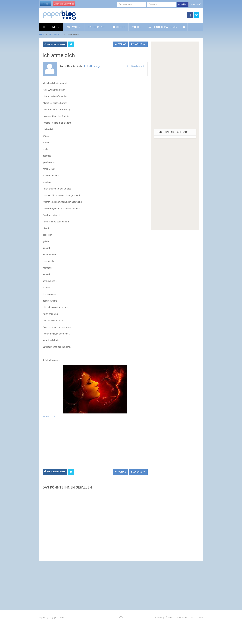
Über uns (170, 617)
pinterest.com (49, 416)
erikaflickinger (93, 66)
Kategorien (95, 27)
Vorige (122, 44)
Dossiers (117, 27)
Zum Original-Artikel (134, 66)
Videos (136, 27)
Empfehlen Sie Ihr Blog (64, 4)
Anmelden (182, 4)
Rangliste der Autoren (162, 27)
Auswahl (73, 27)
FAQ (193, 617)
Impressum (182, 617)
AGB (201, 617)
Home (45, 4)
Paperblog (43, 617)
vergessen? (195, 4)
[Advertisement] (132, 15)
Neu (55, 27)
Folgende (137, 44)
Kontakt (158, 617)
